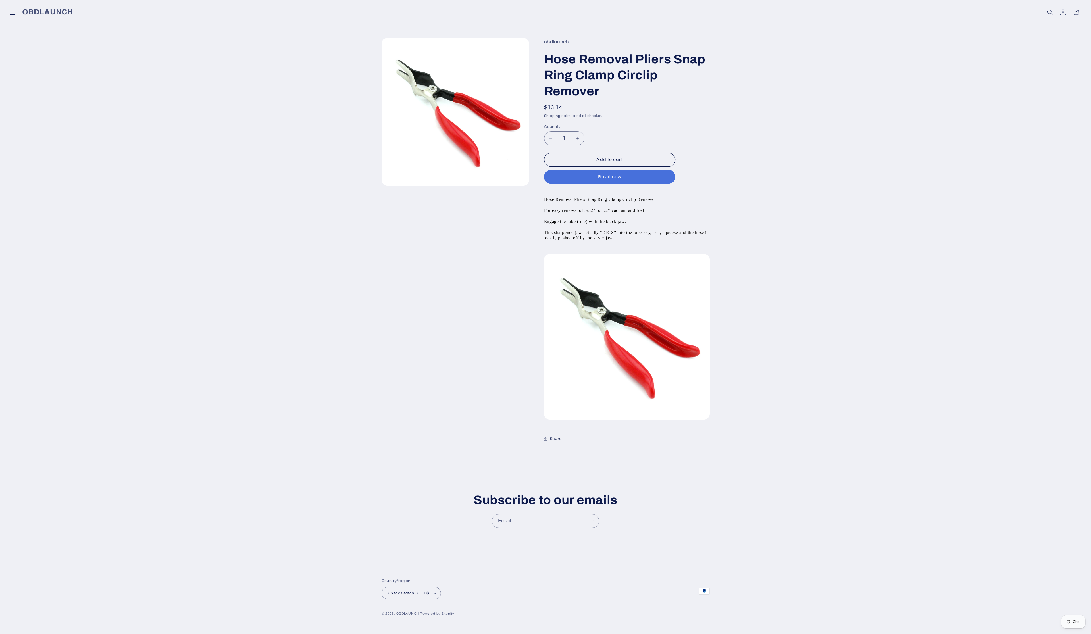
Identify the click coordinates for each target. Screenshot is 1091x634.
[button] (12, 12)
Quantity (552, 127)
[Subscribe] (592, 521)
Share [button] (556, 439)
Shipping (552, 116)
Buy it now (610, 176)
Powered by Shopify (437, 613)
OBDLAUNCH (407, 613)
